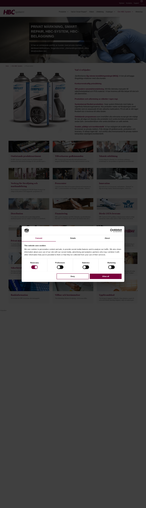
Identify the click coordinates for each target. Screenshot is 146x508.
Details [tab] (73, 238)
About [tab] (107, 238)
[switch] (60, 267)
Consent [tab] (38, 238)
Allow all (105, 276)
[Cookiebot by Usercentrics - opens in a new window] (112, 230)
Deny (73, 276)
